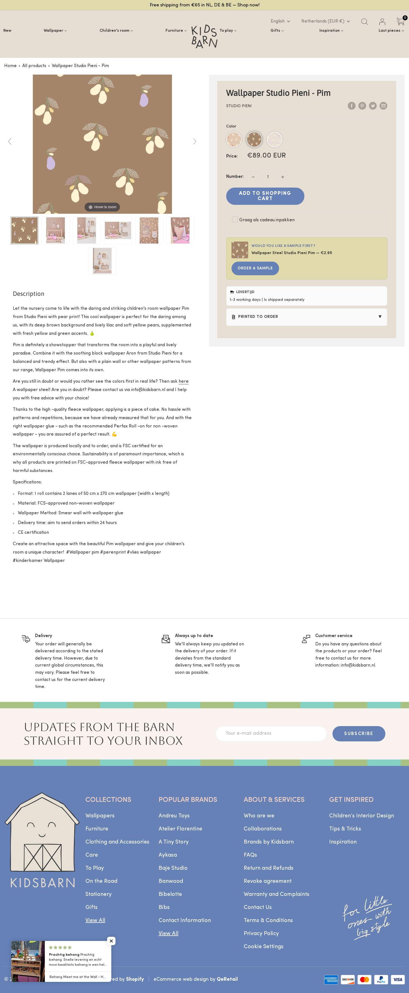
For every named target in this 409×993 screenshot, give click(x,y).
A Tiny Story (174, 842)
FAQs (250, 855)
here (184, 381)
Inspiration (343, 842)
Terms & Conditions (268, 920)
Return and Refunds (269, 868)
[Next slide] (194, 141)
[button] (234, 139)
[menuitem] (7, 31)
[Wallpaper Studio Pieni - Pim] (24, 230)
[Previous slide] (9, 141)
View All (95, 920)
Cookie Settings (264, 947)
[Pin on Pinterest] (362, 106)
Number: (235, 176)
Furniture (96, 829)
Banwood (171, 881)
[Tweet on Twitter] (373, 106)
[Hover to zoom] (102, 144)
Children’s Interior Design (361, 816)
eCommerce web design (181, 979)
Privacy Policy (261, 934)
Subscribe (359, 734)
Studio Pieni (239, 106)
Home (10, 66)
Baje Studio (173, 868)
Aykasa (168, 855)
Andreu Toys (174, 816)
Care (91, 855)
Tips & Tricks (345, 829)
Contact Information (185, 920)
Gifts (91, 907)
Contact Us (258, 907)
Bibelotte (170, 894)
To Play (94, 868)
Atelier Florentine (180, 829)
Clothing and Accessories (117, 842)
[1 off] (253, 177)
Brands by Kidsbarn (269, 842)
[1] (283, 177)
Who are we (259, 816)
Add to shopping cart (265, 196)
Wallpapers (100, 816)
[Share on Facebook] (352, 106)
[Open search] (364, 21)
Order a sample (255, 268)
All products (34, 66)
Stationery (98, 894)
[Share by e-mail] (383, 106)
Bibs (164, 907)
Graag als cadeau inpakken (267, 220)
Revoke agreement (268, 881)
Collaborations (263, 829)
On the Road (101, 881)
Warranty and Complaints (276, 894)
